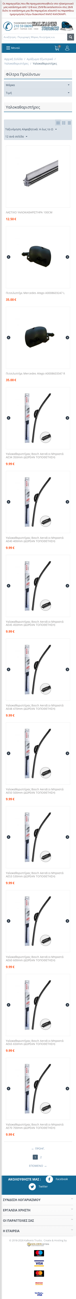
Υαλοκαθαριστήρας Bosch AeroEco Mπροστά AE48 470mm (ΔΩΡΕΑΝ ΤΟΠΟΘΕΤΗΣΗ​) (35, 707)
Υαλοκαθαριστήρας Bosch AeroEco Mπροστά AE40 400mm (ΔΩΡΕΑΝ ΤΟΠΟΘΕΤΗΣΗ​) (35, 539)
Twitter (43, 1186)
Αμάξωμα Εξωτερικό (40, 59)
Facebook (61, 1179)
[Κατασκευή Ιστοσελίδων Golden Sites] (38, 1244)
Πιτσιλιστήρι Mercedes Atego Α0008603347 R (35, 373)
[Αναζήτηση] (70, 37)
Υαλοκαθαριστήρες (16, 63)
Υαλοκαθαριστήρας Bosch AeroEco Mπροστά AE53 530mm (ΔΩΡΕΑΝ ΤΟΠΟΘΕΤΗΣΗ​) (35, 874)
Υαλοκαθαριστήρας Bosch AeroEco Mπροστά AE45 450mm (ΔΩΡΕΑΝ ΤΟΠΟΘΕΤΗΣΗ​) (35, 623)
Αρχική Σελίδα (13, 59)
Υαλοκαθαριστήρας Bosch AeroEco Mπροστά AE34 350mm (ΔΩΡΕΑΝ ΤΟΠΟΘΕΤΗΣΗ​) (35, 455)
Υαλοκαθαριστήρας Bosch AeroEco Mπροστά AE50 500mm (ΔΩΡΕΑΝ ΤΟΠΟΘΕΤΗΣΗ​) (35, 791)
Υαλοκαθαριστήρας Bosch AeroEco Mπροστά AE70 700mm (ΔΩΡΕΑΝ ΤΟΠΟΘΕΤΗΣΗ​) (35, 1126)
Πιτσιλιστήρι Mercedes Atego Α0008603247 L (35, 293)
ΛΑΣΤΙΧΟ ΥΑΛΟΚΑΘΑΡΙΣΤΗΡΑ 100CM (29, 212)
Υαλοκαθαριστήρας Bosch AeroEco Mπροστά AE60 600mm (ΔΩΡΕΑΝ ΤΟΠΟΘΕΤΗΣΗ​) (35, 958)
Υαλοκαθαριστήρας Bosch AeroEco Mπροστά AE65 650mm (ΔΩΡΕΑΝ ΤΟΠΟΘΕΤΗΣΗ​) (35, 1042)
